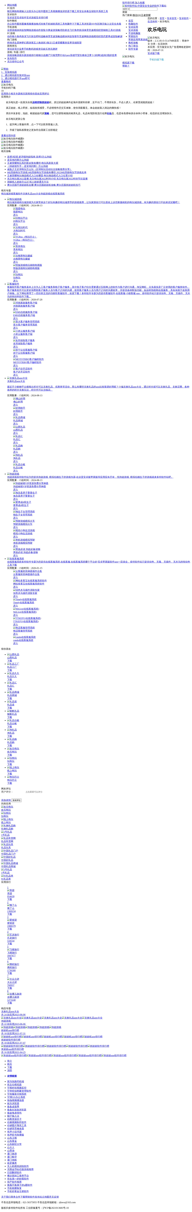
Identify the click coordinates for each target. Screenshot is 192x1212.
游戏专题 (21, 55)
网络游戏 (31, 30)
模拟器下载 (69, 72)
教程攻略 (133, 42)
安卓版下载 (154, 53)
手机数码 (28, 49)
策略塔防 (60, 30)
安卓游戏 (31, 17)
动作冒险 (41, 30)
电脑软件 (133, 24)
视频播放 (57, 11)
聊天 (9, 11)
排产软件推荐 (14, 1182)
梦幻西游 (26, 42)
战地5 (104, 55)
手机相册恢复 (14, 1188)
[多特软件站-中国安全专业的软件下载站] (144, 5)
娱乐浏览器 (13, 1103)
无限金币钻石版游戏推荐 (20, 1169)
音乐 (31, 11)
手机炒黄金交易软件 (18, 1191)
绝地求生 (12, 42)
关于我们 (6, 1197)
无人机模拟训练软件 (18, 1166)
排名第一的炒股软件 (18, 1178)
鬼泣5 (50, 42)
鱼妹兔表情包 (14, 1113)
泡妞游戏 (45, 193)
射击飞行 (69, 30)
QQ (139, 15)
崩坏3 (44, 42)
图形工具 (48, 11)
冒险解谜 (117, 36)
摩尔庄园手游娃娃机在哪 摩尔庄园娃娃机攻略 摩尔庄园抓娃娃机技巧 (43, 185)
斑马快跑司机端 (15, 1081)
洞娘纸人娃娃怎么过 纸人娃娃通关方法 (28, 182)
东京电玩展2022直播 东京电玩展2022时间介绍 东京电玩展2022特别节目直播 (47, 178)
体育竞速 (89, 30)
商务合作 (15, 1197)
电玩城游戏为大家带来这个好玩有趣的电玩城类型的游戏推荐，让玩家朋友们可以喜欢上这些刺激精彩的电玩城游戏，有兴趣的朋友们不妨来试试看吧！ (99, 202)
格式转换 (41, 24)
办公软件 (38, 11)
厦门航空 (12, 1157)
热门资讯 (133, 46)
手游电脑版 (134, 33)
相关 (9, 1064)
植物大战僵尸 (43, 55)
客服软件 (18, 193)
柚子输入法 (13, 1116)
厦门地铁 (12, 1160)
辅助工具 (108, 30)
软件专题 (133, 49)
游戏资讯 (38, 49)
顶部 (9, 1070)
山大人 (10, 1147)
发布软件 (12, 58)
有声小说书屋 (14, 1131)
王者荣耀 (57, 42)
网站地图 (12, 5)
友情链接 (12, 1076)
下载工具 (74, 11)
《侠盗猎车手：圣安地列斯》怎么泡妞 (27, 166)
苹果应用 (133, 39)
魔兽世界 (67, 42)
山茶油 (10, 1150)
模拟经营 (98, 30)
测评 (55, 49)
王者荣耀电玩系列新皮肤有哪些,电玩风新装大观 (32, 163)
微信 (135, 15)
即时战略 (41, 36)
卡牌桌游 (50, 30)
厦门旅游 (12, 1153)
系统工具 (103, 11)
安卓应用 (133, 27)
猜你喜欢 (35, 93)
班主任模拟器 (14, 1084)
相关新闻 (25, 93)
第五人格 (36, 42)
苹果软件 (133, 36)
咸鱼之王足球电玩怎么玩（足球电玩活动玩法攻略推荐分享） (39, 169)
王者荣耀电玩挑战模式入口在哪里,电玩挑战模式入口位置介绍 (40, 175)
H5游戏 (117, 30)
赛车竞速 (79, 36)
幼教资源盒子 (14, 1119)
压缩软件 (93, 11)
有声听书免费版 (15, 1135)
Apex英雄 (70, 55)
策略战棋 (60, 36)
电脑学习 (69, 24)
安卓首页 (12, 17)
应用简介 (6, 93)
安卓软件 (21, 17)
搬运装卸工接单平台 (18, 1175)
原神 (19, 42)
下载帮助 (25, 1197)
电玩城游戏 (7, 193)
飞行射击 (31, 36)
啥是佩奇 (12, 1163)
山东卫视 (12, 1138)
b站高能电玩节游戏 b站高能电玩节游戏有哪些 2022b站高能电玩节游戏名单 (46, 172)
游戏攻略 (12, 55)
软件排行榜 (128, 2)
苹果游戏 (143, 39)
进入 (15, 215)
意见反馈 (54, 1197)
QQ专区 (95, 24)
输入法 (25, 11)
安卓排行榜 (42, 17)
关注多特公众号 (15, 61)
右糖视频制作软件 (16, 1122)
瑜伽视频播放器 (15, 1100)
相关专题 (15, 93)
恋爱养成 (108, 36)
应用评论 (44, 93)
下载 (9, 660)
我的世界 (112, 55)
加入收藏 (140, 2)
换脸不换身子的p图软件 (19, 1185)
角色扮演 (79, 30)
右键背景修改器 (15, 1128)
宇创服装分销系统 (16, 1094)
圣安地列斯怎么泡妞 (18, 160)
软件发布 (35, 1197)
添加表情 (6, 800)
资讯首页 (12, 49)
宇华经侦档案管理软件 (19, 1091)
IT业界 (20, 49)
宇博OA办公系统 (16, 1097)
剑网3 (98, 55)
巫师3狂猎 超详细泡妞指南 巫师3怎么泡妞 (29, 156)
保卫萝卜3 (89, 55)
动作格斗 (12, 36)
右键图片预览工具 (16, 1125)
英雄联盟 (77, 42)
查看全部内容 (8, 135)
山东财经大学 (14, 1144)
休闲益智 (21, 30)
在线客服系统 (57, 193)
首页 (130, 20)
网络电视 (17, 11)
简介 (9, 1061)
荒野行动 (60, 55)
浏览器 (66, 11)
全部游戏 (12, 30)
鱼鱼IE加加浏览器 (16, 1109)
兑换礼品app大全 (32, 193)
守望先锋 (79, 55)
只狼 (52, 55)
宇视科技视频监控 (16, 1087)
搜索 (124, 12)
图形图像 (21, 24)
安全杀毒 (84, 11)
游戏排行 (31, 55)
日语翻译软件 (14, 1172)
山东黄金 (12, 1141)
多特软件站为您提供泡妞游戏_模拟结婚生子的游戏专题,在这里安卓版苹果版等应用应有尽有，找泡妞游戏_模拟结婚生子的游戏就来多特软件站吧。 (95, 477)
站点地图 (44, 1197)
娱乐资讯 (48, 49)
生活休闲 (152, 21)
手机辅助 (50, 24)
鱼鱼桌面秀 (13, 1106)
